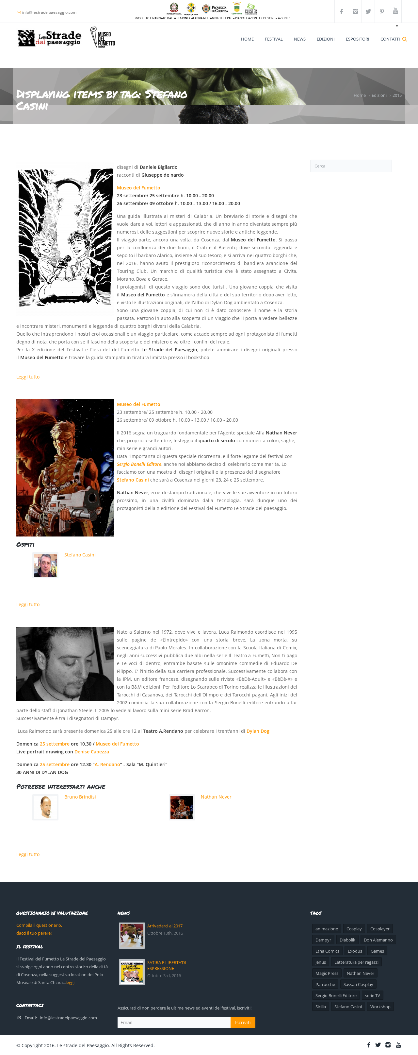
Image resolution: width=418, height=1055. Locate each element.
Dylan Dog (259, 731)
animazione (326, 929)
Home (247, 39)
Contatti (390, 39)
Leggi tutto (28, 377)
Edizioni (326, 39)
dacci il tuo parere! (34, 933)
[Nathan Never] (65, 467)
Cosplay (354, 929)
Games (377, 951)
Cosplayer (380, 929)
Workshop (380, 1007)
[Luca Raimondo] (65, 664)
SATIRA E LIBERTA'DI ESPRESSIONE (166, 965)
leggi (70, 982)
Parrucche (325, 984)
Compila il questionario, (39, 925)
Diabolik (347, 940)
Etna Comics (327, 951)
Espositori (357, 39)
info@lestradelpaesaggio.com (68, 1018)
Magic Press (326, 973)
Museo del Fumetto (138, 188)
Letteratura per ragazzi (356, 962)
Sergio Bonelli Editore (139, 464)
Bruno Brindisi (80, 797)
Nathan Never (216, 797)
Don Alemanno (378, 940)
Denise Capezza (91, 751)
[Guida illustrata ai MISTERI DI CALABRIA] (65, 239)
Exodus (355, 951)
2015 (397, 95)
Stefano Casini (133, 480)
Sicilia (320, 1007)
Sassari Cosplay (358, 984)
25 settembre (55, 744)
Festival (274, 39)
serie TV (372, 995)
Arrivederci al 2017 (165, 926)
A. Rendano (107, 764)
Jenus (320, 962)
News (300, 39)
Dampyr (323, 940)
